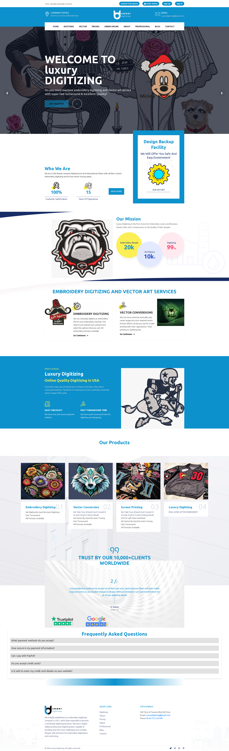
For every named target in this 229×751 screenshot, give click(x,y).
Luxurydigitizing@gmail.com (172, 16)
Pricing (95, 26)
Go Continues (79, 335)
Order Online (151, 4)
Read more (116, 191)
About (127, 26)
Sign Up (167, 4)
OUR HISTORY (158, 190)
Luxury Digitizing (180, 507)
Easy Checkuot (53, 410)
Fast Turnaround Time (94, 410)
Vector (83, 26)
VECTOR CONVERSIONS (136, 312)
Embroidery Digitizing (40, 507)
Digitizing (69, 26)
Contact (169, 26)
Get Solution (56, 105)
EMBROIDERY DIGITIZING (91, 313)
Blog (157, 26)
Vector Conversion (86, 507)
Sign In (179, 4)
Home (56, 26)
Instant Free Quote (129, 4)
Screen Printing (131, 507)
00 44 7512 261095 (154, 718)
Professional (142, 26)
